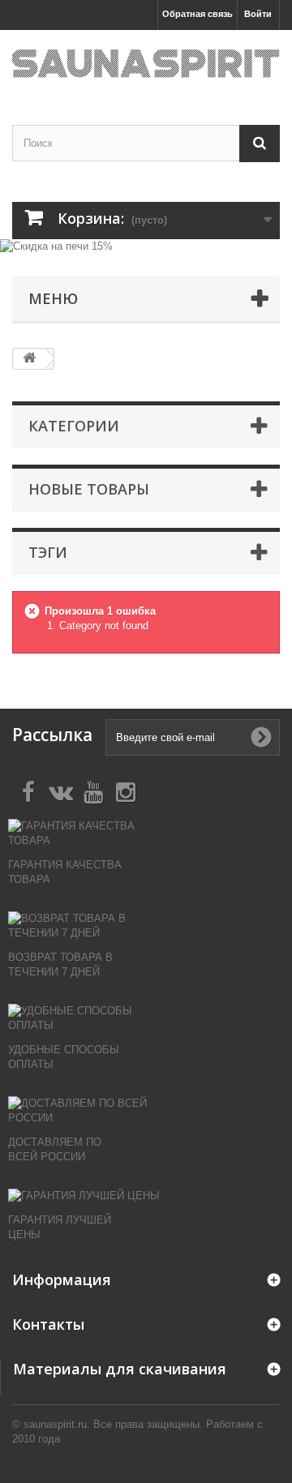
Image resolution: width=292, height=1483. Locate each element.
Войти (258, 14)
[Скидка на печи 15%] (146, 247)
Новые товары (88, 489)
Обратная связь (197, 14)
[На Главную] (29, 359)
